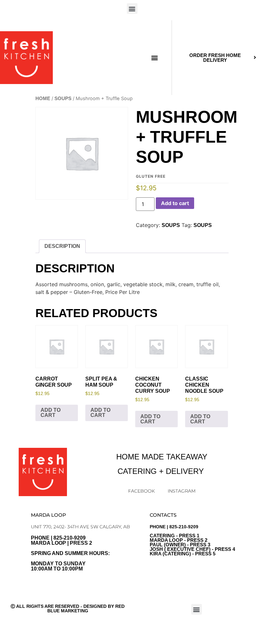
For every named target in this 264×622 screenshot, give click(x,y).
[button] (132, 8)
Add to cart (175, 203)
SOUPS (62, 98)
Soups (202, 225)
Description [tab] (62, 246)
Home (42, 98)
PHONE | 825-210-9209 (192, 540)
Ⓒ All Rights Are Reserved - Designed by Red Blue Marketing (68, 608)
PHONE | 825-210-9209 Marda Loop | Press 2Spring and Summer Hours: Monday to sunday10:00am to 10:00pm (70, 553)
